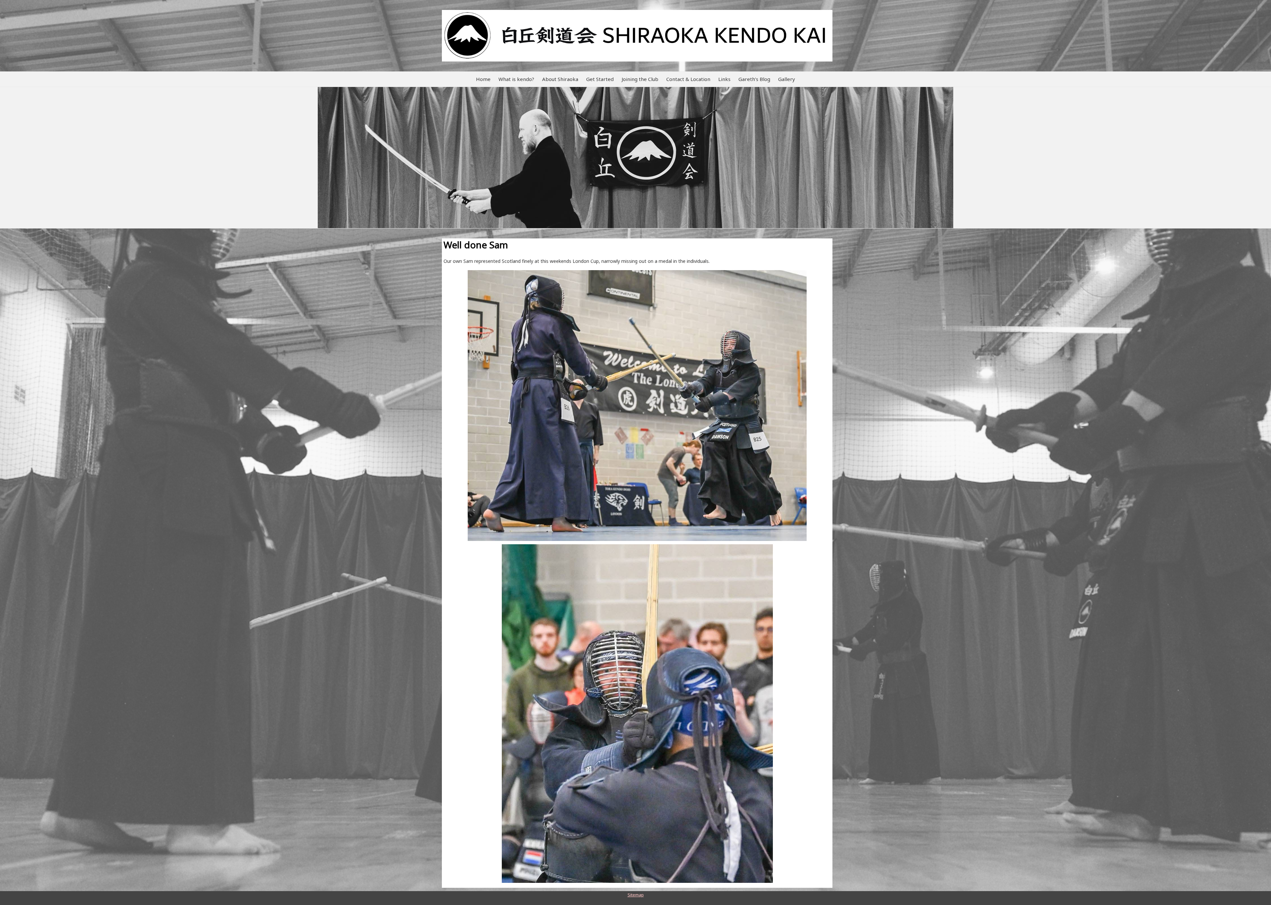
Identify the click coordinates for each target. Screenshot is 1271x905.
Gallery (786, 79)
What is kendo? (516, 79)
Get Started (600, 79)
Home (483, 79)
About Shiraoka (560, 79)
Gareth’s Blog (754, 79)
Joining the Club (640, 79)
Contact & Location (688, 79)
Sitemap (636, 895)
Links (724, 79)
